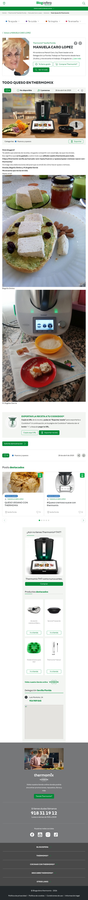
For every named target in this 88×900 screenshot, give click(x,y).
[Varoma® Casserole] (54, 609)
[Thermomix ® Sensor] (54, 648)
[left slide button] (4, 520)
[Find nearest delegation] (4, 3)
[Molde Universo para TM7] (34, 648)
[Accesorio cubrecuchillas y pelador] (34, 609)
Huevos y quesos (11, 496)
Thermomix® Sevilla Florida (17, 13)
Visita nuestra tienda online (43, 8)
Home (4, 13)
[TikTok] (55, 834)
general (46, 13)
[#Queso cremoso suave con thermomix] (65, 484)
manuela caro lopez (35, 13)
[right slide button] (83, 520)
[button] (84, 3)
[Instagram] (48, 834)
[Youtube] (40, 834)
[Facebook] (32, 834)
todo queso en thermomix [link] (60, 13)
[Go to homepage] (44, 3)
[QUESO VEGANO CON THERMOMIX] (22, 484)
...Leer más (76, 58)
